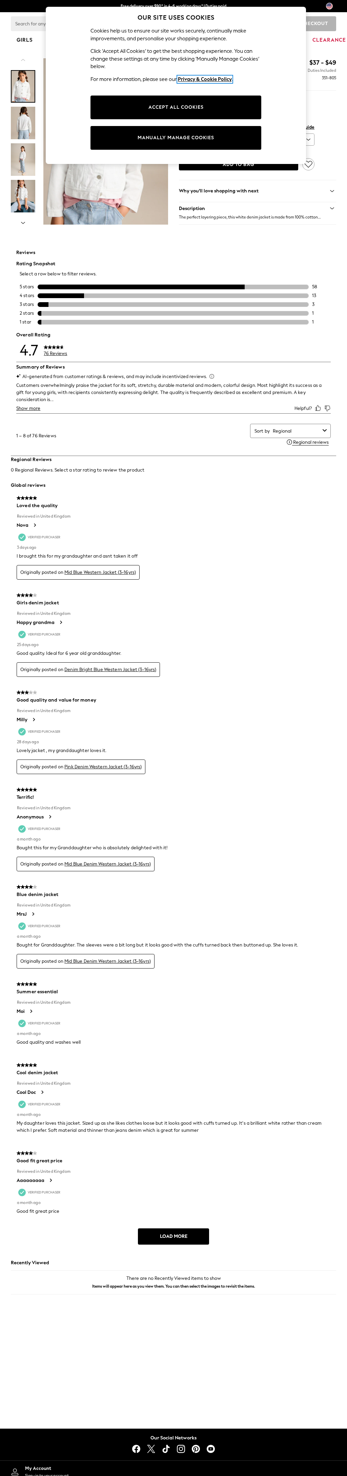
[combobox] (296, 431)
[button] (257, 208)
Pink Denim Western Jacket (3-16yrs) (103, 767)
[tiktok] (166, 1448)
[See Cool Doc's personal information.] (42, 1092)
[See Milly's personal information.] (33, 719)
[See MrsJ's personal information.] (33, 914)
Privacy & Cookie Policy (205, 79)
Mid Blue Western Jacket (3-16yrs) (100, 572)
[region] (176, 85)
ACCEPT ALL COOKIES (176, 107)
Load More (173, 1236)
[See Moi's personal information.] (31, 1011)
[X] (151, 1448)
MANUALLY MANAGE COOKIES (176, 138)
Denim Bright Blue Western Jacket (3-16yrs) (110, 669)
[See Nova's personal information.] (34, 525)
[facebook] (136, 1448)
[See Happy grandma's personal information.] (60, 622)
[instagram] (181, 1448)
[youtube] (210, 1448)
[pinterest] (195, 1448)
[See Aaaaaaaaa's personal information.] (50, 1180)
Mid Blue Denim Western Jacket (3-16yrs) (107, 864)
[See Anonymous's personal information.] (50, 816)
